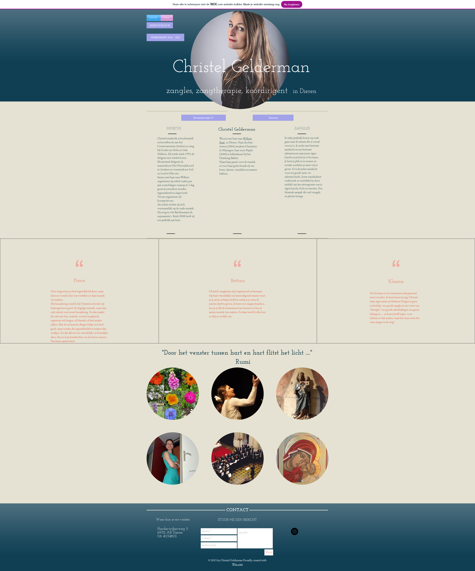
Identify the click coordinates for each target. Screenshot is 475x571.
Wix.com (237, 564)
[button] (166, 167)
